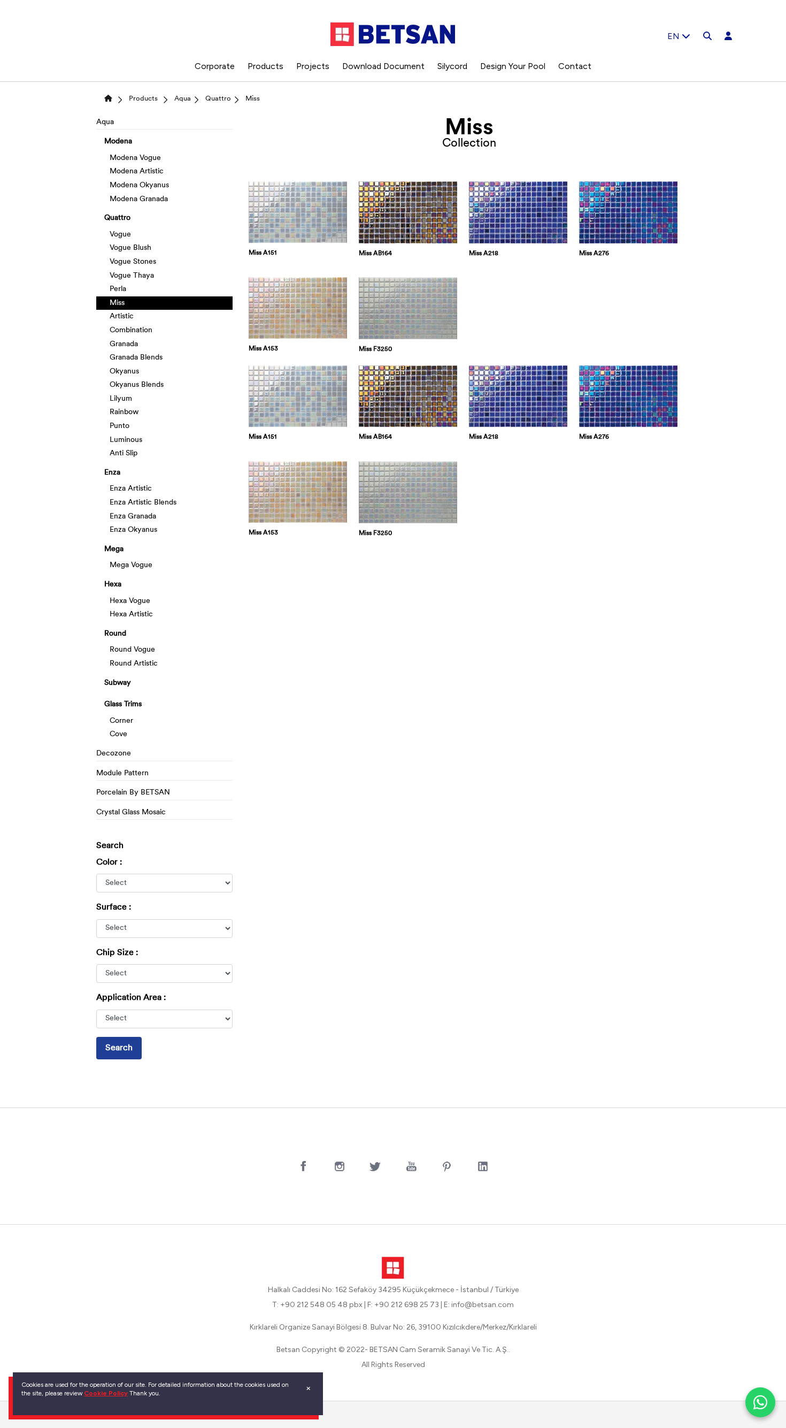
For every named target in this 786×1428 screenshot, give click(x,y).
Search (119, 1048)
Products (265, 66)
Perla (118, 289)
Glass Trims (123, 704)
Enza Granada (133, 517)
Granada (124, 344)
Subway (117, 683)
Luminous (126, 440)
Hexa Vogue (130, 601)
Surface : (113, 907)
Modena (118, 142)
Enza (112, 473)
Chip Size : (117, 953)
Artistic (122, 316)
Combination (131, 330)
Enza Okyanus (133, 530)
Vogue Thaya (132, 276)
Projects (312, 66)
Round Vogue (132, 650)
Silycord (452, 66)
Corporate (215, 66)
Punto (119, 426)
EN (674, 36)
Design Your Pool (512, 66)
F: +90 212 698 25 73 (403, 1304)
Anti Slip (123, 453)
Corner (121, 721)
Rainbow (124, 412)
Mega (114, 549)
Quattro (218, 98)
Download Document (383, 66)
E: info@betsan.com (479, 1304)
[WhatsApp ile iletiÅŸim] (760, 1402)
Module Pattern (122, 773)
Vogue (120, 235)
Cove (118, 734)
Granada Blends (136, 358)
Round (115, 634)
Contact (574, 66)
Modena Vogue (135, 158)
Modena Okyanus (139, 185)
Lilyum (121, 399)
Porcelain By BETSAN (133, 793)
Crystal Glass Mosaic (131, 812)
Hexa (112, 585)
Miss (252, 98)
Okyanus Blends (137, 385)
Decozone (113, 754)
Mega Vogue (131, 565)
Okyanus (124, 372)
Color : (109, 862)
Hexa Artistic (131, 614)
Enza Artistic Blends (143, 503)
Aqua (182, 98)
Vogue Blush (130, 248)
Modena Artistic (137, 171)
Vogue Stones (133, 262)
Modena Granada (139, 199)
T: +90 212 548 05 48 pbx (317, 1304)
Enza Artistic (131, 489)
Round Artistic (134, 664)
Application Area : (131, 998)
